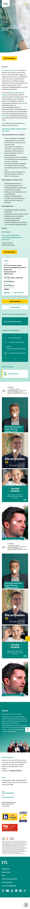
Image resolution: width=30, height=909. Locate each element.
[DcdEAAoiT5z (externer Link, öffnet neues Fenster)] (15, 414)
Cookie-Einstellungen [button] (9, 885)
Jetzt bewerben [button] (9, 58)
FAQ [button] (3, 875)
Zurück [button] (6, 22)
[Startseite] (5, 862)
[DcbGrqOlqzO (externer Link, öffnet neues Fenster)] (15, 450)
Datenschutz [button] (6, 872)
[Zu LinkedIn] (16, 891)
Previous (15, 335)
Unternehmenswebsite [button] (9, 879)
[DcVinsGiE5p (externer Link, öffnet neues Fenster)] (15, 486)
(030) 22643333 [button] (8, 793)
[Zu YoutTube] (7, 891)
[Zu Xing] (25, 891)
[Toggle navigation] (25, 4)
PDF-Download (18, 292)
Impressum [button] (6, 869)
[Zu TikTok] (12, 891)
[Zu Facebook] (20, 891)
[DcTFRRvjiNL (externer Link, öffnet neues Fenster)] (15, 522)
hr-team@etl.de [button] (8, 797)
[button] (7, 293)
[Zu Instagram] (3, 891)
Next (15, 360)
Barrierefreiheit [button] (7, 882)
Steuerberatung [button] (13, 374)
